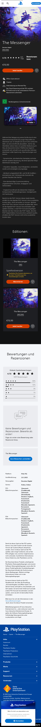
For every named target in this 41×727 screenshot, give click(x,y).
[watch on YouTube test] (31, 122)
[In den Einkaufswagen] (18, 70)
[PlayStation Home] (20, 3)
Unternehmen (7, 654)
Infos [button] (5, 639)
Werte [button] (5, 667)
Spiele (11, 634)
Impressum (6, 642)
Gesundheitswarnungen (13, 601)
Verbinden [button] (7, 681)
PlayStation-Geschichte (10, 657)
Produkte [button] (6, 662)
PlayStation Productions (10, 651)
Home (5, 634)
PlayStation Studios (9, 648)
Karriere (5, 645)
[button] (20, 116)
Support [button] (6, 671)
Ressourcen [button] (7, 676)
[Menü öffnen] (2, 3)
